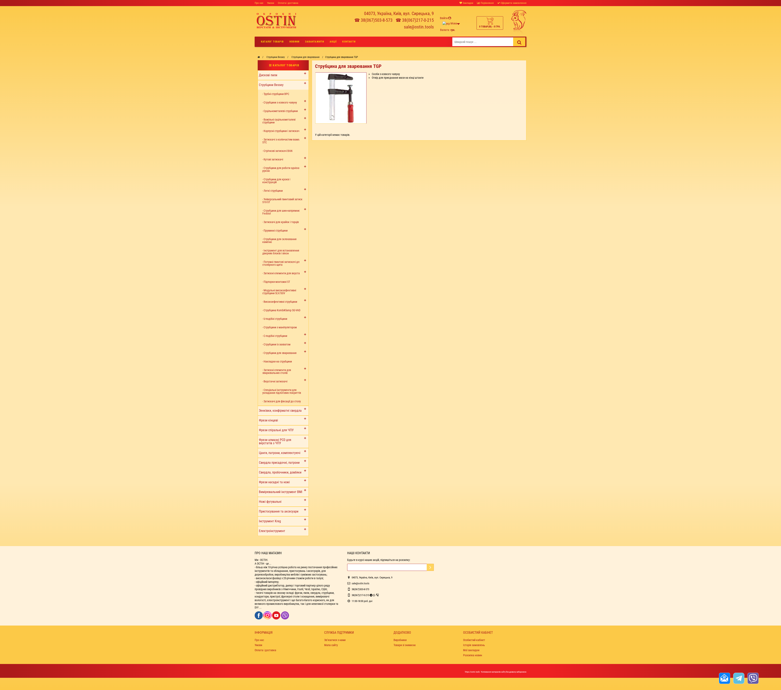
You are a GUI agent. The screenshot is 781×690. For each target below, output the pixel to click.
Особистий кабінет (474, 640)
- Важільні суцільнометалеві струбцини (279, 121)
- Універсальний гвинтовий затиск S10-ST (282, 201)
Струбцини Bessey (271, 85)
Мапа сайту (331, 645)
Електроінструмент (272, 531)
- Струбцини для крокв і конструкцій (276, 181)
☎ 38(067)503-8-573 (373, 20)
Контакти (349, 41)
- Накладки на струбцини (277, 361)
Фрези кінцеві (268, 420)
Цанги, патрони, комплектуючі (279, 453)
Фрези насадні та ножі (274, 482)
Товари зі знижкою (405, 645)
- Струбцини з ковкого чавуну (279, 102)
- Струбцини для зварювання (279, 353)
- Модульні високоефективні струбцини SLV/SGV (279, 292)
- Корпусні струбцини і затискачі (281, 131)
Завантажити (314, 41)
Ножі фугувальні (270, 502)
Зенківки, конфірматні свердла (280, 410)
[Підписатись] (430, 567)
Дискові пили (268, 75)
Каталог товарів (272, 41)
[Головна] (258, 57)
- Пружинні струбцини (275, 230)
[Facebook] (259, 615)
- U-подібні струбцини (274, 318)
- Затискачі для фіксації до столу (281, 401)
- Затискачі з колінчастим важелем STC (283, 141)
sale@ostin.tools (419, 26)
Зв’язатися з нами (335, 640)
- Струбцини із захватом (276, 344)
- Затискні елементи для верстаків (282, 273)
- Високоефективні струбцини (279, 301)
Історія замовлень (474, 645)
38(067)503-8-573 (360, 589)
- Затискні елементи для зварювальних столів (276, 371)
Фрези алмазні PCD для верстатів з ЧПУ (275, 441)
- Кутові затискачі (272, 159)
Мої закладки (471, 650)
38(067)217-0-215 (360, 595)
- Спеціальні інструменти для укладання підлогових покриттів (281, 391)
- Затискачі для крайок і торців (280, 222)
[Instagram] (267, 615)
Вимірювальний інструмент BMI (280, 492)
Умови (270, 2)
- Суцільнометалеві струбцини (280, 111)
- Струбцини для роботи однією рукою (280, 169)
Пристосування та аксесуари (278, 511)
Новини (294, 41)
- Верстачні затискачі (274, 381)
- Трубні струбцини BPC (275, 94)
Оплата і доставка (288, 2)
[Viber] (285, 615)
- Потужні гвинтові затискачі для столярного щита (281, 263)
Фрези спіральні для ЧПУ (276, 430)
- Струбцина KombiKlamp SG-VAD (281, 310)
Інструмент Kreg (270, 521)
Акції (333, 41)
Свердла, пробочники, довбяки (280, 472)
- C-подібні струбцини (274, 335)
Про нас (259, 2)
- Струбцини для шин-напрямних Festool (281, 212)
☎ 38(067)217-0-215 (415, 20)
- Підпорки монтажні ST (276, 281)
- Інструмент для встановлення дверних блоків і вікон (280, 252)
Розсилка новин (472, 655)
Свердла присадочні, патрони (279, 463)
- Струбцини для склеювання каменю (279, 240)
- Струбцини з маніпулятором (279, 327)
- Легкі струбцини (272, 190)
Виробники (400, 640)
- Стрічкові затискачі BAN (277, 150)
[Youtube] (276, 615)
